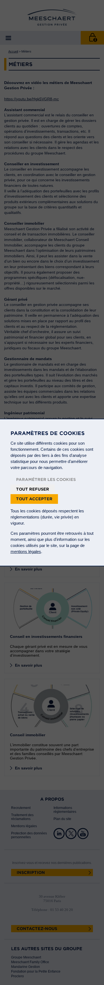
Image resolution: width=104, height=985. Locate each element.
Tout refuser (32, 489)
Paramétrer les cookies (46, 479)
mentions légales (26, 551)
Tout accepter (34, 499)
